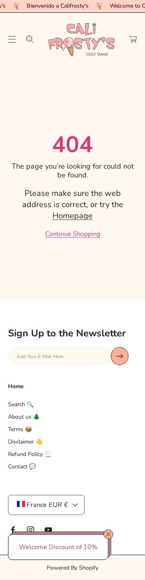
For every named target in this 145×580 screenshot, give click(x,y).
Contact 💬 (22, 466)
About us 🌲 (24, 417)
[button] (12, 39)
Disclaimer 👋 (25, 442)
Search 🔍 (20, 404)
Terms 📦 (20, 429)
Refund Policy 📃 (29, 454)
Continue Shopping (72, 234)
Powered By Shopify (72, 568)
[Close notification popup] (108, 534)
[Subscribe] (119, 356)
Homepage (72, 215)
